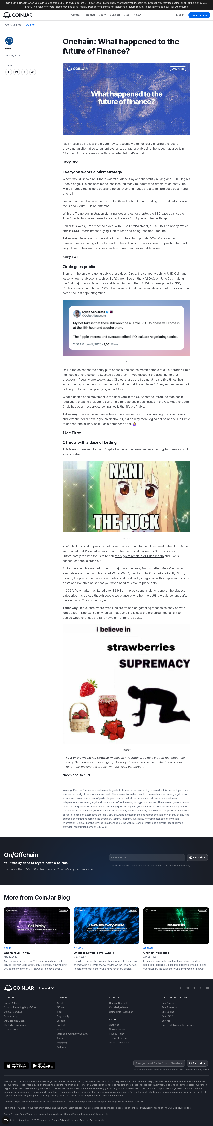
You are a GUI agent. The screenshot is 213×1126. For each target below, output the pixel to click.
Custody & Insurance (15, 1025)
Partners (61, 1047)
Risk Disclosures (179, 6)
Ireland (46, 988)
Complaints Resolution (121, 1011)
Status (60, 1038)
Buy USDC (167, 1016)
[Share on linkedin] (16, 72)
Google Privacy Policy (63, 1120)
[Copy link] (32, 72)
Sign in (180, 14)
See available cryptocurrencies (179, 1025)
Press (60, 1029)
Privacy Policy (182, 865)
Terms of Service (118, 1038)
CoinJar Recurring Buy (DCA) (20, 1007)
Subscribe (199, 857)
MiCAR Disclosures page (178, 1107)
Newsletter (62, 1042)
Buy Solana (168, 1011)
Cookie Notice (117, 1029)
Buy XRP (166, 1020)
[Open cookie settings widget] (6, 1120)
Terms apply (109, 2)
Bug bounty (63, 1016)
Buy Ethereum (169, 1007)
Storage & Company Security (72, 1033)
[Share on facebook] (8, 72)
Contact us (62, 1025)
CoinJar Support (118, 1003)
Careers (61, 1020)
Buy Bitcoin (168, 1003)
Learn (102, 14)
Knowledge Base (118, 1007)
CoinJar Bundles (13, 1011)
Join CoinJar (199, 15)
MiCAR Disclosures (119, 1042)
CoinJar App (11, 1016)
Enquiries (114, 1024)
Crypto (75, 14)
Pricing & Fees (12, 1003)
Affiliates (61, 1007)
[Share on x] (24, 72)
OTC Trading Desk (14, 1020)
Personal (89, 14)
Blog (127, 14)
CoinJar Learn (11, 1029)
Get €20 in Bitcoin (16, 2)
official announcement (144, 1107)
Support (115, 14)
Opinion (30, 24)
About (137, 14)
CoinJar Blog (13, 24)
